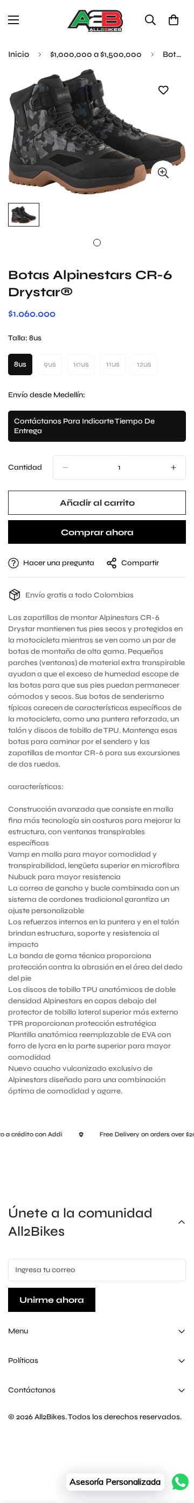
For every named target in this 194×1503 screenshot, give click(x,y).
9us (53, 367)
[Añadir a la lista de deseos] (163, 90)
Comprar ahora (97, 532)
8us (23, 367)
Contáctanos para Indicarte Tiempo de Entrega (84, 429)
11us (116, 367)
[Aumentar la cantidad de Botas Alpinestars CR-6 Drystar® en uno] (173, 467)
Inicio (18, 54)
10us (84, 367)
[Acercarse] (163, 172)
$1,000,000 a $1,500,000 (96, 54)
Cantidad (25, 467)
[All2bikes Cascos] (97, 20)
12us (147, 367)
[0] (173, 20)
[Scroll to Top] (174, 1446)
